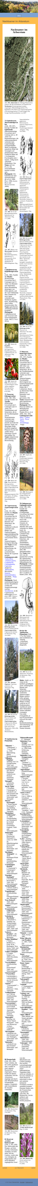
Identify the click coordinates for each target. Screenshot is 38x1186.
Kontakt (22, 1182)
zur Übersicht (19, 1168)
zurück (5, 1168)
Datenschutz (29, 1182)
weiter (33, 1168)
